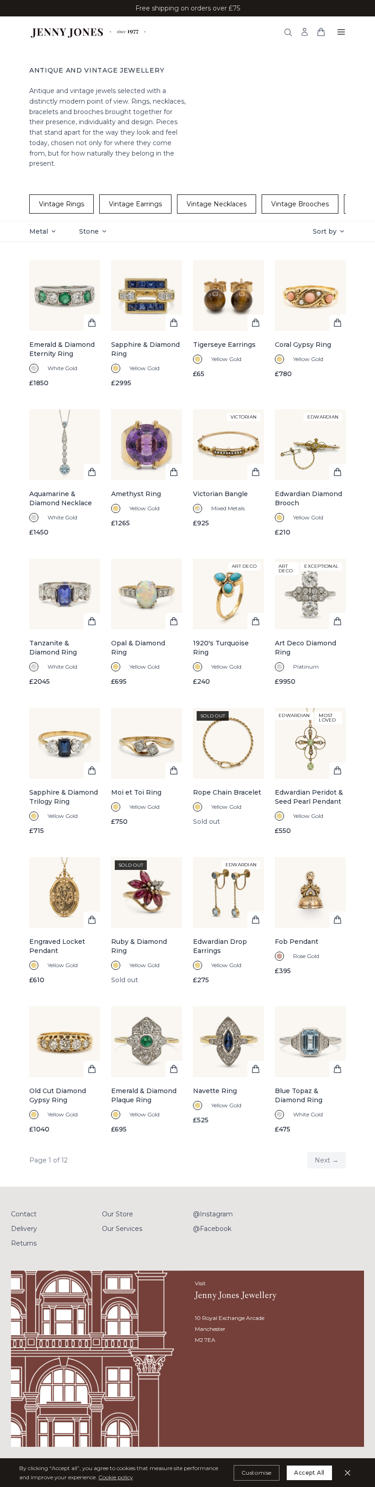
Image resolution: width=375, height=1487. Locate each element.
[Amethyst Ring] (146, 473)
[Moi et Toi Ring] (146, 771)
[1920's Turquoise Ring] (228, 622)
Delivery (24, 1229)
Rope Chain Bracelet (227, 792)
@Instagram (213, 1214)
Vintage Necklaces (216, 204)
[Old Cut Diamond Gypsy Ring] (64, 1070)
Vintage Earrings (135, 204)
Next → (326, 1160)
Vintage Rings (61, 204)
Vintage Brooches (300, 204)
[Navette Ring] (228, 1070)
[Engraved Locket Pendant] (64, 920)
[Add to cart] (92, 322)
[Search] (288, 32)
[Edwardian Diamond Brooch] (310, 473)
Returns (24, 1243)
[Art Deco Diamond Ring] (310, 622)
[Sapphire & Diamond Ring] (146, 323)
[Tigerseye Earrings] (228, 323)
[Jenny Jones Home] (89, 32)
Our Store (117, 1214)
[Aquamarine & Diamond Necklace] (64, 473)
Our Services (122, 1229)
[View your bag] (321, 32)
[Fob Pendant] (310, 920)
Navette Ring (215, 1091)
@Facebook (212, 1229)
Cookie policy (115, 1477)
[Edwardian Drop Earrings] (228, 920)
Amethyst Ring (136, 494)
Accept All (309, 1472)
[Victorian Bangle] (228, 473)
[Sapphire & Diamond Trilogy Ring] (64, 771)
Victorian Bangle (220, 494)
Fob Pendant (296, 941)
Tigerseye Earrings (224, 344)
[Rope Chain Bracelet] (228, 771)
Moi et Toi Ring (136, 792)
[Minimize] (347, 1473)
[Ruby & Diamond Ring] (146, 920)
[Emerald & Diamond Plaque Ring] (146, 1070)
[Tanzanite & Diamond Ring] (64, 622)
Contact (24, 1214)
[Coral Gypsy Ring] (310, 323)
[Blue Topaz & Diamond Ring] (310, 1070)
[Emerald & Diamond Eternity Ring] (64, 323)
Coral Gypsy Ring (303, 344)
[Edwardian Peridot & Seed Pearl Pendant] (310, 771)
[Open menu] (341, 32)
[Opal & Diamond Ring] (146, 622)
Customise (256, 1472)
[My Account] (304, 32)
